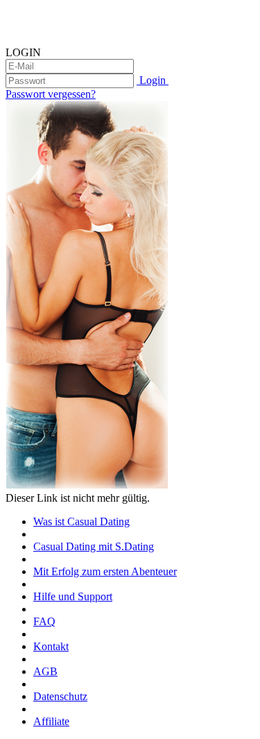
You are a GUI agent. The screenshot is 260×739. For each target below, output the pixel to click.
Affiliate (51, 721)
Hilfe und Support (72, 596)
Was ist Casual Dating (81, 521)
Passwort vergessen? (51, 94)
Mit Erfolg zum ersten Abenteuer (105, 571)
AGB (45, 671)
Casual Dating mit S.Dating (93, 546)
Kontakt (51, 646)
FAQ (44, 621)
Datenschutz (60, 696)
